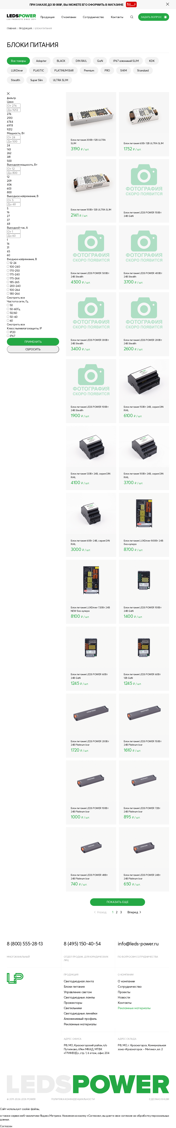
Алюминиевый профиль (80, 1019)
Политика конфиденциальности (73, 1099)
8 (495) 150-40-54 (82, 944)
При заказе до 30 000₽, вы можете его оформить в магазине (76, 4)
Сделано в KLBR (159, 1099)
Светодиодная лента (79, 981)
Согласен (6, 1126)
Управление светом (78, 992)
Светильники (73, 1008)
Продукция (47, 17)
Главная (11, 28)
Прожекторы (73, 1003)
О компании (68, 17)
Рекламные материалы (80, 1024)
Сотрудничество (93, 17)
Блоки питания (74, 987)
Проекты (124, 992)
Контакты (117, 17)
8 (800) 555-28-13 (25, 944)
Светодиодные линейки (80, 1013)
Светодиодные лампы (79, 997)
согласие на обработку (136, 1115)
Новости (124, 997)
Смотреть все (16, 297)
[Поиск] (132, 17)
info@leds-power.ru (138, 944)
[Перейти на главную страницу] (21, 17)
